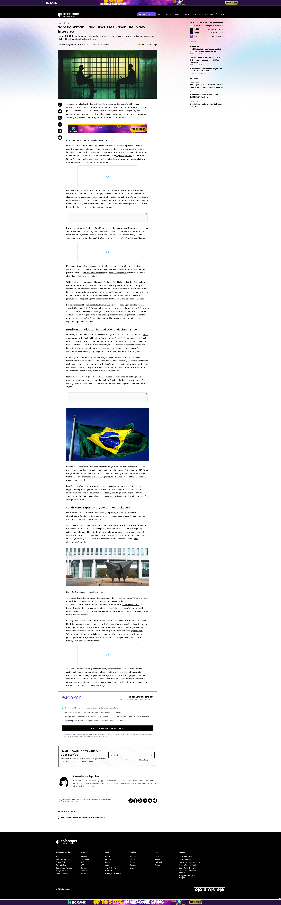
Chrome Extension (185, 859)
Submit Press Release (64, 870)
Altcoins (83, 876)
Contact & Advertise (63, 862)
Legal (132, 870)
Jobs (107, 867)
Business (84, 859)
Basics (157, 859)
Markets (133, 859)
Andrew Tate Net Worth (187, 867)
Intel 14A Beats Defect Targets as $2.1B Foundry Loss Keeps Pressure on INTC (205, 50)
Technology (85, 862)
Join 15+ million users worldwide (108, 732)
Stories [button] (168, 14)
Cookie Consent (62, 876)
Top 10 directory (111, 870)
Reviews (108, 862)
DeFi (82, 864)
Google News (61, 873)
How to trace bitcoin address (189, 864)
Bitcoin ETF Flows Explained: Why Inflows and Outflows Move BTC (206, 70)
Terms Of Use (61, 867)
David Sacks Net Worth (187, 870)
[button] (197, 14)
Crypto (66, 23)
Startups (133, 867)
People (132, 862)
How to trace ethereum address (187, 874)
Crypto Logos (110, 859)
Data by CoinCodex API (113, 876)
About (58, 859)
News (60, 23)
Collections (209, 14)
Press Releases (197, 14)
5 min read (83, 44)
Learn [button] (185, 14)
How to (157, 862)
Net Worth (109, 873)
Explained (158, 864)
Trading (157, 867)
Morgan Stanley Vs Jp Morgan (187, 879)
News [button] (159, 14)
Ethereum (84, 873)
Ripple (198, 92)
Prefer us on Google (148, 44)
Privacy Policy (143, 763)
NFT (82, 867)
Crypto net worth (185, 862)
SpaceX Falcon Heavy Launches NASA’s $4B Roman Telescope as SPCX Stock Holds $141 (205, 60)
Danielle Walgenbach (67, 44)
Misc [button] (177, 14)
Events (107, 864)
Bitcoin (83, 870)
